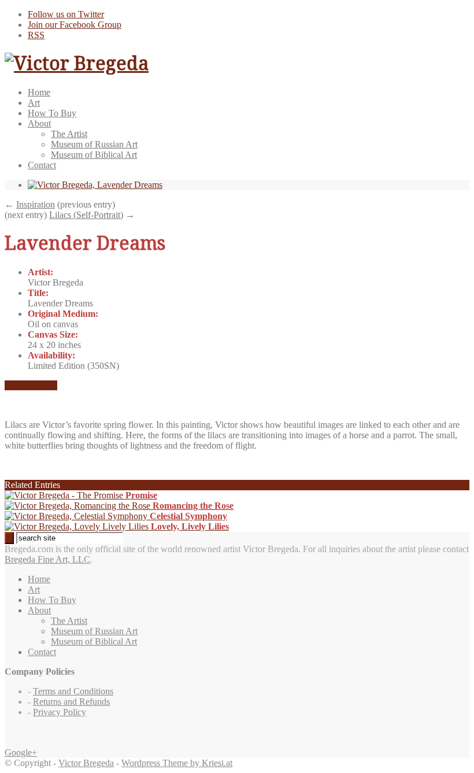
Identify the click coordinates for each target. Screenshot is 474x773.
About (39, 123)
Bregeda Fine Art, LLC (47, 559)
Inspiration (35, 204)
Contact (42, 165)
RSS (36, 35)
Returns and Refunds (71, 702)
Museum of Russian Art (94, 144)
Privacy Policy (59, 712)
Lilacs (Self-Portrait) (86, 215)
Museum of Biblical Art (94, 155)
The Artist (69, 134)
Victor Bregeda (86, 763)
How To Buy (52, 113)
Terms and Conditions (73, 691)
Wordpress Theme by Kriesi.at (176, 763)
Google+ (21, 752)
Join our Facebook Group (74, 24)
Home (39, 92)
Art (34, 103)
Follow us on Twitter (66, 14)
